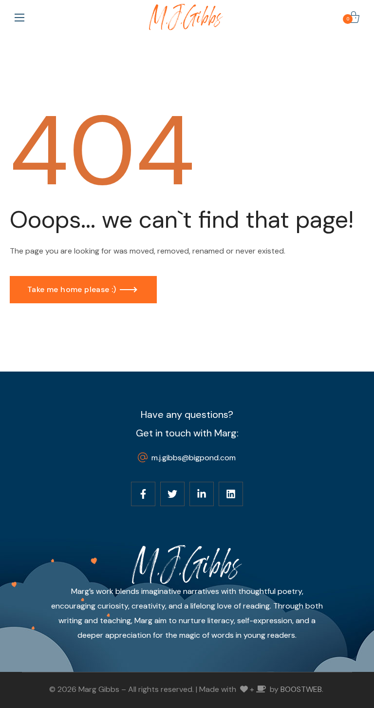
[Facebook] (143, 494)
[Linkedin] (231, 494)
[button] (353, 17)
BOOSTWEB (301, 689)
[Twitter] (172, 494)
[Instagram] (201, 494)
